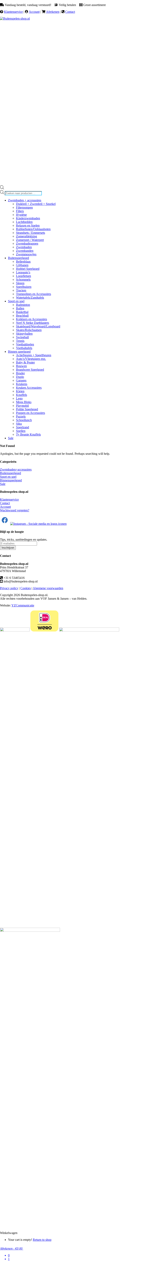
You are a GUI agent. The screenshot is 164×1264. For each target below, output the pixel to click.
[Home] (15, 18)
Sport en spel (8, 476)
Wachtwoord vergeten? (14, 510)
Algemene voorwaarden (48, 588)
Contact (70, 11)
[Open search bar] (2, 188)
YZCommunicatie (22, 605)
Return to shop (42, 1239)
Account (34, 11)
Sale (2, 484)
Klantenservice (13, 11)
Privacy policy (9, 588)
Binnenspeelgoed (11, 480)
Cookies (25, 588)
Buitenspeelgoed (10, 473)
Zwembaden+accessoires (16, 469)
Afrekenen (52, 11)
